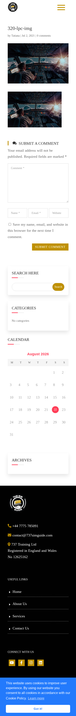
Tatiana (15, 35)
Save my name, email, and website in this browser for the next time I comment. (38, 230)
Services (19, 616)
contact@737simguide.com (31, 535)
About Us (20, 604)
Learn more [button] (36, 698)
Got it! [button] (38, 708)
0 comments (44, 35)
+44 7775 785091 (24, 526)
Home (17, 592)
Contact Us (21, 628)
